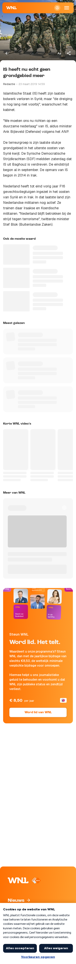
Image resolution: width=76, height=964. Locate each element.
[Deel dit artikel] (69, 53)
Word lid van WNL (38, 712)
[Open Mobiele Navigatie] (67, 8)
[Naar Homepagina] (11, 7)
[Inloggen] (57, 8)
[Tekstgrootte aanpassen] (59, 53)
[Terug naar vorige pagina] (7, 53)
